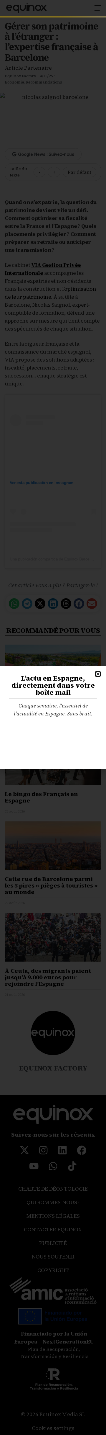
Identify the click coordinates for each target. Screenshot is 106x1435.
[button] (98, 674)
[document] (53, 717)
